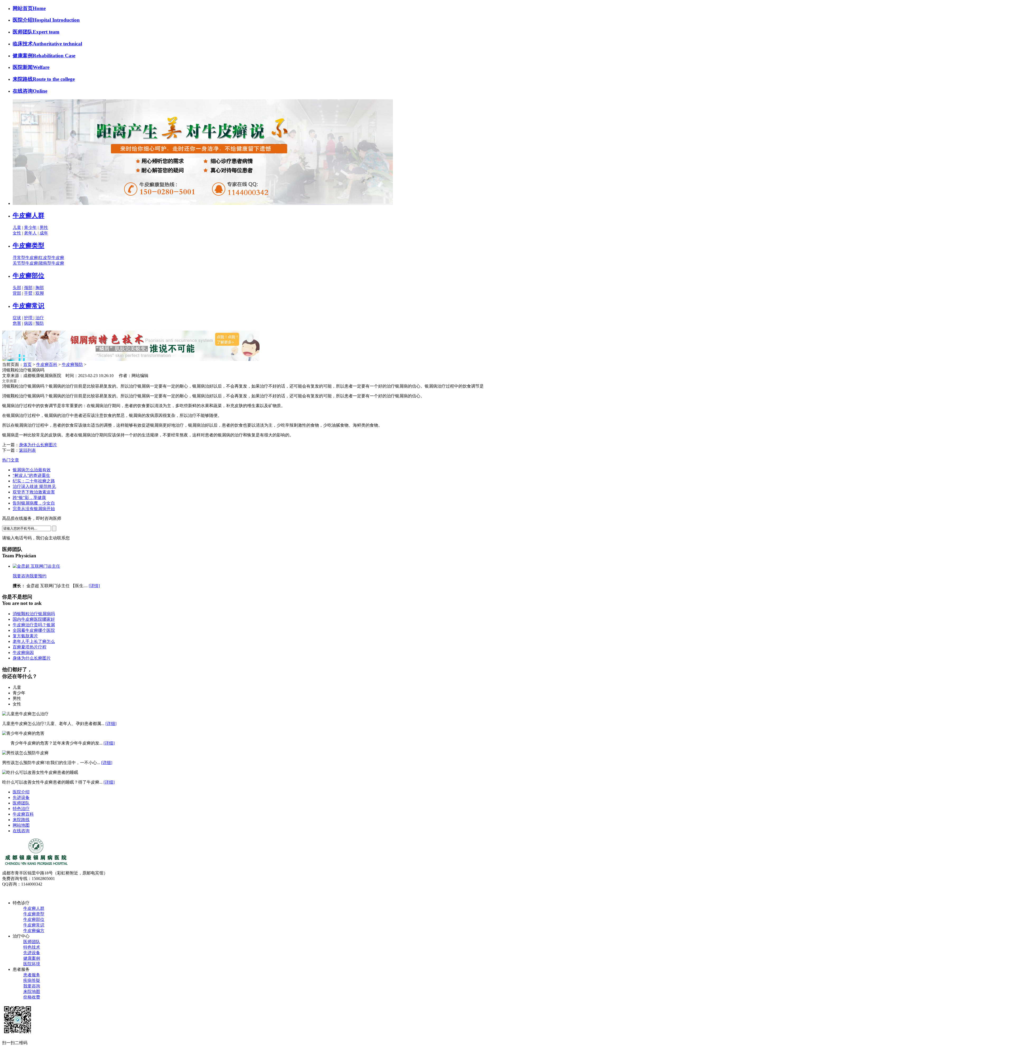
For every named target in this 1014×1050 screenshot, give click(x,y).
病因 (28, 323)
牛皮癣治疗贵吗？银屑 (34, 625)
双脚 (39, 293)
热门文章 (10, 460)
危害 (17, 323)
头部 (17, 287)
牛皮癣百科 (46, 364)
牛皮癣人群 (28, 215)
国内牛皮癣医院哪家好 (34, 619)
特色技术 (31, 947)
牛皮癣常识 (28, 305)
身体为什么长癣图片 (38, 444)
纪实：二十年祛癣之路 (34, 481)
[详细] (110, 723)
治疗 (39, 318)
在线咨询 (21, 830)
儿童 (17, 227)
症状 (17, 318)
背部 (17, 293)
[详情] (94, 585)
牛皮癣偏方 (33, 930)
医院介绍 (21, 792)
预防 (39, 323)
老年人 (30, 233)
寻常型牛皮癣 (25, 257)
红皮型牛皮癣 (51, 257)
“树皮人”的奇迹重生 (31, 475)
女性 (17, 233)
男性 (44, 227)
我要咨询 (21, 576)
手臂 (28, 293)
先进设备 (21, 797)
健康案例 (31, 958)
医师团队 (21, 803)
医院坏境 (31, 964)
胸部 (39, 287)
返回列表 (27, 450)
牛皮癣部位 (28, 275)
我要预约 (38, 576)
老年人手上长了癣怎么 (34, 641)
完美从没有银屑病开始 (34, 508)
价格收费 (31, 997)
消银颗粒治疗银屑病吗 (34, 613)
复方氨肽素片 (25, 636)
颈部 (28, 287)
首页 (27, 364)
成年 (44, 233)
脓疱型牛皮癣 (51, 263)
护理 (29, 318)
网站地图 (21, 825)
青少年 (30, 227)
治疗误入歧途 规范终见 (34, 486)
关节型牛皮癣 (25, 263)
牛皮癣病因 (23, 652)
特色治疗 (21, 808)
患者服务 (31, 975)
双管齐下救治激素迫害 (34, 492)
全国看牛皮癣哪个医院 (34, 630)
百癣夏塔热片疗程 (29, 647)
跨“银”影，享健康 (29, 497)
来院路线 (21, 819)
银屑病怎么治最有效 (32, 470)
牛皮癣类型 (28, 245)
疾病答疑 (31, 980)
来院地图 (31, 991)
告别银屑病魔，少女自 (34, 503)
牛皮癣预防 (72, 364)
